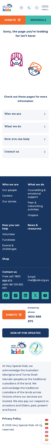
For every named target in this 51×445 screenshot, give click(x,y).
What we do (12, 126)
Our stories (9, 201)
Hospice (33, 215)
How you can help (16, 139)
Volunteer (8, 234)
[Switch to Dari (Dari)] (46, 440)
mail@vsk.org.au (38, 280)
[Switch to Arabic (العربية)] (46, 424)
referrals (38, 19)
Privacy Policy (11, 418)
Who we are (12, 114)
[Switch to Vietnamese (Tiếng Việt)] (46, 436)
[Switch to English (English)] (46, 432)
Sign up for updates (25, 332)
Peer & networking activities (35, 206)
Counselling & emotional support (36, 193)
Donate (10, 19)
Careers (7, 195)
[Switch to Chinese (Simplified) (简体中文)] (46, 428)
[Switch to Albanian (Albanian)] (46, 420)
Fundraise (8, 239)
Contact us (11, 152)
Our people (9, 190)
